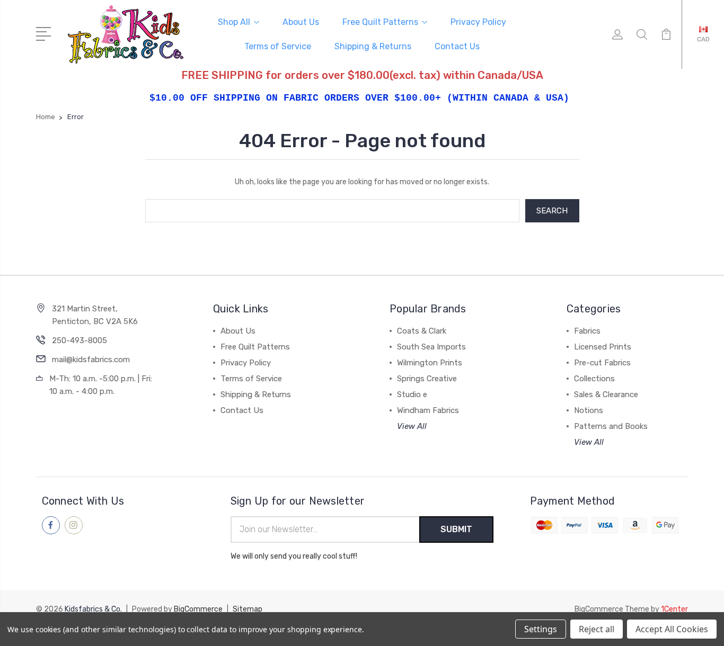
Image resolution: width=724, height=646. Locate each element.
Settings (540, 629)
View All (412, 426)
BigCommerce (198, 609)
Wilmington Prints (429, 362)
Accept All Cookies (671, 629)
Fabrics (587, 331)
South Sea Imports (431, 347)
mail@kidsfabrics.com (91, 359)
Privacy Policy (478, 22)
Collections (594, 378)
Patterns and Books (611, 426)
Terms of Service (277, 46)
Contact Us (457, 46)
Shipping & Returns (372, 46)
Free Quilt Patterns (380, 22)
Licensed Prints (602, 347)
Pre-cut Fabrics (602, 362)
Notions (588, 410)
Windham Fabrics (428, 410)
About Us (300, 22)
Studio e (412, 394)
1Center (674, 609)
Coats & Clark (421, 331)
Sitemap (247, 609)
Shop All (234, 22)
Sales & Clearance (606, 394)
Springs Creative (427, 378)
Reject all (596, 629)
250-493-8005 (79, 340)
